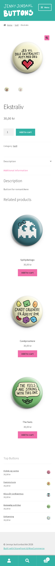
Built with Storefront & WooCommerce (24, 548)
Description (10, 161)
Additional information (16, 170)
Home (9, 25)
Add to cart (25, 132)
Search (27, 561)
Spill (16, 25)
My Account (9, 561)
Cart (42, 558)
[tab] (28, 161)
